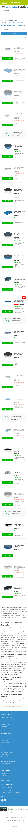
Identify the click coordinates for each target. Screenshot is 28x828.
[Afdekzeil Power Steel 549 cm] (8, 494)
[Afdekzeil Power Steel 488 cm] (8, 354)
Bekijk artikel (8, 59)
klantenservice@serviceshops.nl (10, 790)
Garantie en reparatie (6, 731)
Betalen (3, 722)
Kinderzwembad (4, 759)
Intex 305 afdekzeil (14, 674)
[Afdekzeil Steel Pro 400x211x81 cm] (8, 212)
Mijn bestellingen (5, 776)
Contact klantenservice (6, 717)
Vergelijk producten (5, 780)
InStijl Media (19, 817)
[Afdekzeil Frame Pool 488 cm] (8, 472)
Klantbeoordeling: (14, 135)
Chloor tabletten (5, 754)
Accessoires (16, 20)
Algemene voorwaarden (6, 733)
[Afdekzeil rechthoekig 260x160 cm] (8, 48)
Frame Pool (23, 643)
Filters (14, 33)
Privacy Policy (4, 736)
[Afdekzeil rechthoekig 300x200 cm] (8, 399)
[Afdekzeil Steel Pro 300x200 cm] (8, 70)
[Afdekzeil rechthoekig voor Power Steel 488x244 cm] (8, 567)
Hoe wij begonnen (5, 742)
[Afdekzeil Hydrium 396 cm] (8, 190)
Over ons (3, 738)
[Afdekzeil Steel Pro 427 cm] (8, 234)
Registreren (3, 773)
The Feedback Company (16, 820)
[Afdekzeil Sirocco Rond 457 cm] (8, 257)
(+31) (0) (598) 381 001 (8, 788)
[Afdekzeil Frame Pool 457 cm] (8, 332)
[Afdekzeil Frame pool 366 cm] (8, 146)
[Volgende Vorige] (25, 38)
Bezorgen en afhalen (6, 724)
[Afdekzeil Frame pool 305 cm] (8, 92)
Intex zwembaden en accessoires (8, 761)
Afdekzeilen (4, 22)
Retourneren (4, 726)
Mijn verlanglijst (4, 778)
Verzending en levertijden (7, 729)
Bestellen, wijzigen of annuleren (8, 720)
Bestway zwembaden (6, 764)
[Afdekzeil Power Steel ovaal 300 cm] (8, 279)
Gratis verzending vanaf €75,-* (14, 132)
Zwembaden (4, 766)
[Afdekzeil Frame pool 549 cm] (8, 546)
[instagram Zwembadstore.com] (5, 800)
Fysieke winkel (4, 740)
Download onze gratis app (7, 752)
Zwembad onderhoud (6, 757)
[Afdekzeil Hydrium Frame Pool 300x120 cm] (8, 450)
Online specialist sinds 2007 (15, 134)
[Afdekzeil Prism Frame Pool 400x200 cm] (8, 376)
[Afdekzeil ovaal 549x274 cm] (8, 588)
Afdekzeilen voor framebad (16, 22)
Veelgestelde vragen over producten (9, 750)
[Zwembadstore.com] (4, 2)
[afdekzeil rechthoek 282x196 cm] (8, 430)
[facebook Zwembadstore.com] (2, 800)
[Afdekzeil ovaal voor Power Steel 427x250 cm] (8, 525)
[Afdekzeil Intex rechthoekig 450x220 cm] (8, 301)
